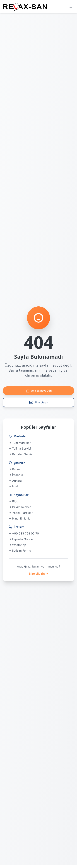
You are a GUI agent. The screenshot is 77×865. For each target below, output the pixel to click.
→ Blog (13, 501)
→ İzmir (14, 486)
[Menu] (71, 7)
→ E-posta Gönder (21, 539)
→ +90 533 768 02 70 (24, 533)
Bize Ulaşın (41, 402)
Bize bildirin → (38, 573)
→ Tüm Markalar (20, 443)
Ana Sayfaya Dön (41, 390)
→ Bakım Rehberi (20, 507)
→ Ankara (15, 480)
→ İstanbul (16, 475)
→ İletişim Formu (20, 550)
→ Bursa (14, 469)
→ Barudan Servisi (21, 454)
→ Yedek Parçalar (21, 513)
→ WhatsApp (17, 545)
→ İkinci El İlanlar (20, 518)
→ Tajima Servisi (20, 448)
